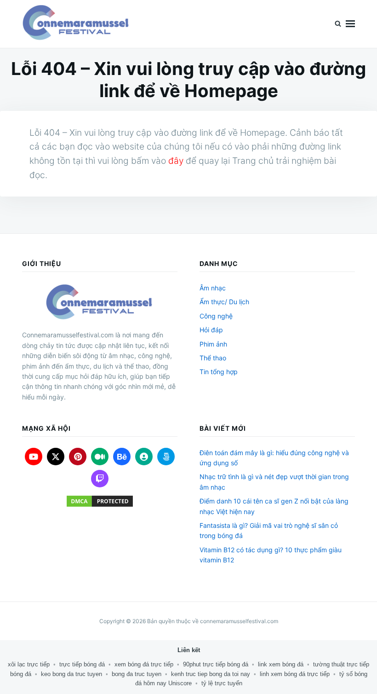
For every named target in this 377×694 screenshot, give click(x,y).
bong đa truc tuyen (136, 674)
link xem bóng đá (280, 664)
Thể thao (213, 358)
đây (175, 160)
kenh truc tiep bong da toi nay (210, 674)
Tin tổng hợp (219, 372)
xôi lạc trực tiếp (29, 664)
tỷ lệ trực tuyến (221, 683)
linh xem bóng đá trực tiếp (295, 674)
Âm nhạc (213, 288)
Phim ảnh (213, 344)
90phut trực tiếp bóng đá (215, 664)
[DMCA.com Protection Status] (99, 501)
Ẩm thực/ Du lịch (224, 302)
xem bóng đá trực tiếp (143, 664)
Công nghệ (216, 316)
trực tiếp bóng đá (82, 664)
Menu (350, 24)
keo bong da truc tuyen (71, 674)
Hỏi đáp (211, 330)
